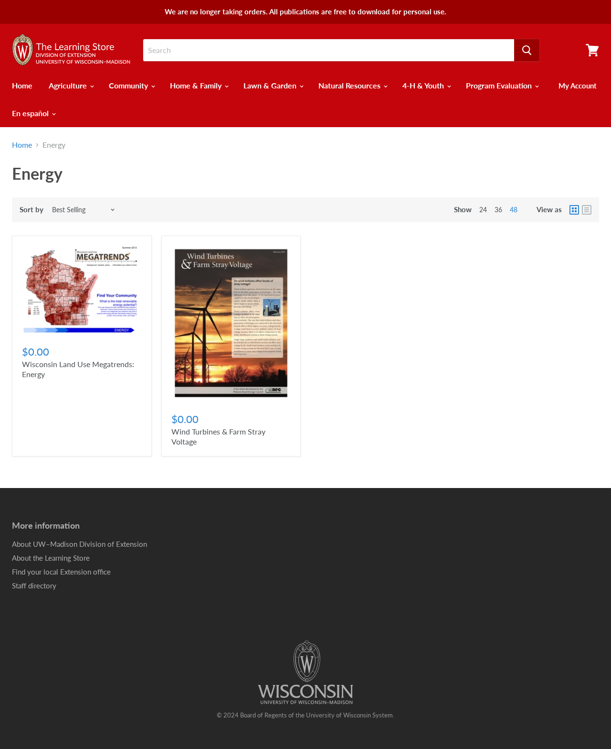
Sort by (31, 210)
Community (129, 85)
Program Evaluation (500, 85)
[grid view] (574, 210)
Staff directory (34, 585)
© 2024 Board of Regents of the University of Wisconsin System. (305, 715)
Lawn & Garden (270, 85)
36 (498, 210)
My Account (577, 85)
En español (31, 113)
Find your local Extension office (61, 571)
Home (22, 85)
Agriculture (69, 85)
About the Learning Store (51, 558)
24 (483, 210)
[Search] (526, 50)
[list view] (586, 210)
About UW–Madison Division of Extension (79, 544)
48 (513, 210)
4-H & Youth (424, 85)
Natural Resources (350, 85)
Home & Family (196, 85)
